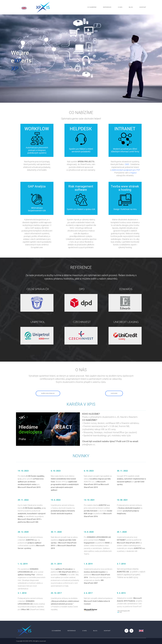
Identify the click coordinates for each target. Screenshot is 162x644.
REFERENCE (107, 7)
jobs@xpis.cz (88, 444)
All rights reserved (39, 641)
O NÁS (120, 7)
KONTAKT (143, 7)
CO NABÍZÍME (91, 7)
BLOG (131, 7)
